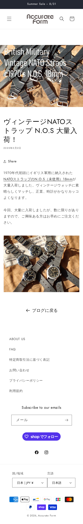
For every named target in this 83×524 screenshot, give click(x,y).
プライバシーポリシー (26, 380)
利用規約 (16, 391)
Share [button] (12, 161)
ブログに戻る (45, 310)
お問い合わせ (19, 370)
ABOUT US (17, 339)
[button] (9, 19)
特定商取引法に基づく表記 (29, 359)
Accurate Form (47, 515)
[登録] (67, 420)
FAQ (12, 349)
